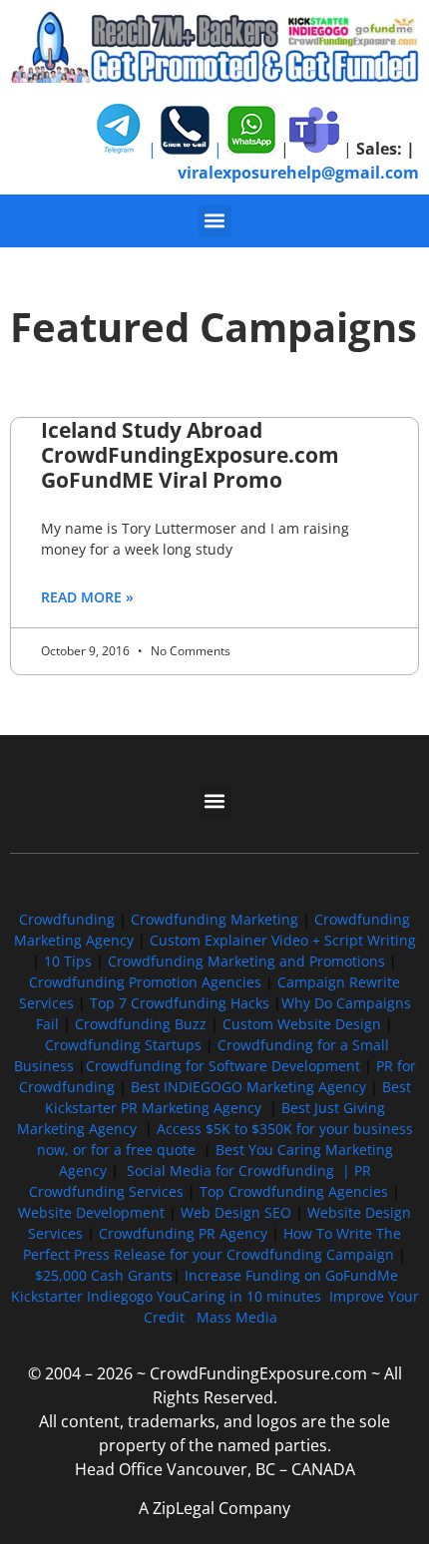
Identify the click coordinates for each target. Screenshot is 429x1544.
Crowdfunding (67, 919)
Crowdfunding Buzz (141, 1023)
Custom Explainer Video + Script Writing (283, 940)
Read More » (87, 596)
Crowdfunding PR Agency (183, 1233)
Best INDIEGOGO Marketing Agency (248, 1086)
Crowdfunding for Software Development (223, 1065)
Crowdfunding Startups (123, 1044)
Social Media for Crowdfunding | (240, 1170)
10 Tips (68, 961)
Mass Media (237, 1317)
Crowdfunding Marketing (216, 919)
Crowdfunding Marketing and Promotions (246, 961)
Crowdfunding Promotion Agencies (145, 981)
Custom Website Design (301, 1023)
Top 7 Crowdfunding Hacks (179, 1002)
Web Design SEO (236, 1212)
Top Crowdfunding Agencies (294, 1191)
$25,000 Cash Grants (104, 1275)
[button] (215, 220)
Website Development (91, 1212)
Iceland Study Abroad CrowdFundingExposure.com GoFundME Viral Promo (190, 455)
